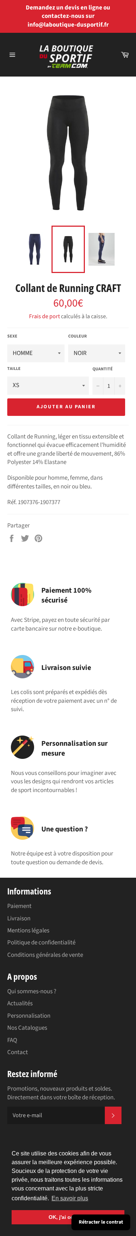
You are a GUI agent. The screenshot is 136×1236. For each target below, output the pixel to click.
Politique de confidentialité (41, 942)
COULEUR (77, 336)
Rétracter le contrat (101, 1222)
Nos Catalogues (27, 1027)
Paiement (19, 906)
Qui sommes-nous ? (31, 991)
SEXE (12, 336)
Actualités (20, 1003)
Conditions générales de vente (45, 955)
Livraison (18, 918)
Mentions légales (28, 930)
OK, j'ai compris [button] (68, 1217)
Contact (17, 1052)
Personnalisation (28, 1015)
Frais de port (44, 316)
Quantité (102, 369)
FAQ (12, 1040)
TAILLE (14, 369)
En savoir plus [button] (69, 1198)
